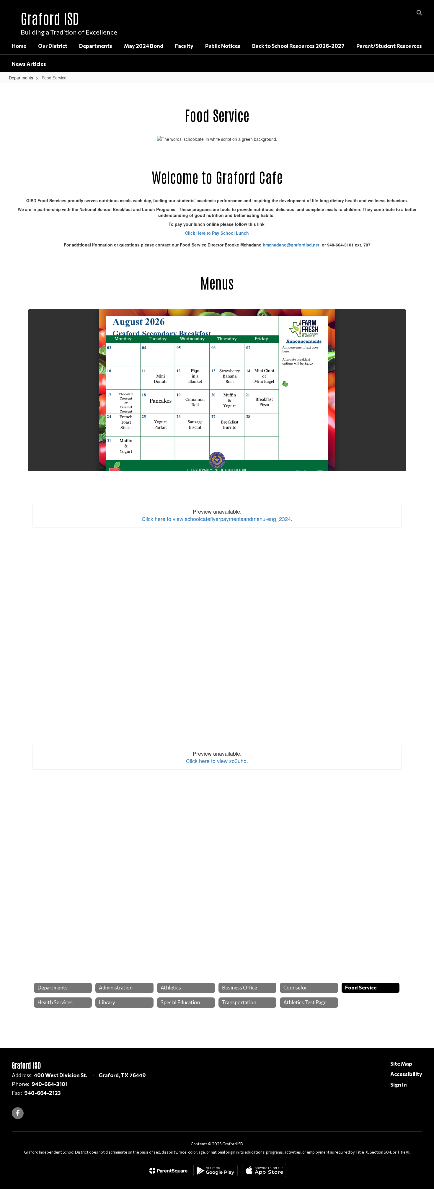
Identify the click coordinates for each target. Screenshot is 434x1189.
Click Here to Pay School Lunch (217, 233)
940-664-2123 (42, 1093)
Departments (21, 78)
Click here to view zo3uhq (216, 761)
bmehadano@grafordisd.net (291, 245)
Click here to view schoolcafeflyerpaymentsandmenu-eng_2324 (216, 518)
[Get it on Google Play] (215, 1170)
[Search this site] (419, 13)
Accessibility (406, 1074)
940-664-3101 (50, 1084)
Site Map (401, 1063)
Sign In (398, 1084)
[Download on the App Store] (264, 1170)
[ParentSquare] (168, 1170)
